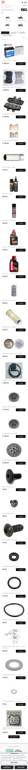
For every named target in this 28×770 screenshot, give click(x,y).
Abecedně (5, 32)
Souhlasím (20, 767)
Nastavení (14, 762)
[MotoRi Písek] (3, 2)
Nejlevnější (13, 32)
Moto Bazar (16, 746)
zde (22, 759)
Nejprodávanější (6, 35)
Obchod (11, 746)
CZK (24, 5)
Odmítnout (7, 767)
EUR (26, 5)
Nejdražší (22, 32)
